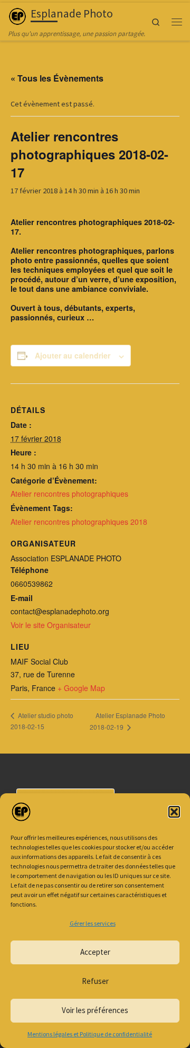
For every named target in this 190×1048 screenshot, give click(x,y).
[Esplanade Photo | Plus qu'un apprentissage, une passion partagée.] (17, 15)
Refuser (95, 981)
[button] (174, 812)
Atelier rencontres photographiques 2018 (79, 521)
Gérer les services (93, 923)
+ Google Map (81, 688)
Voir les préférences (95, 1010)
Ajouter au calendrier (72, 355)
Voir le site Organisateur (51, 625)
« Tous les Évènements (57, 78)
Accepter (95, 952)
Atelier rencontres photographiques (69, 493)
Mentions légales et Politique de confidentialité (89, 1034)
